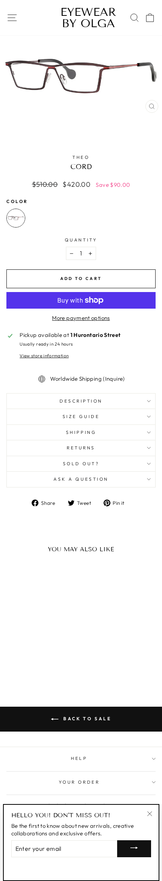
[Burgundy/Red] (15, 218)
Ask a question (80, 479)
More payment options (81, 317)
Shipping (81, 432)
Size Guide (81, 416)
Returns (81, 447)
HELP (79, 758)
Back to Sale (86, 718)
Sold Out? (81, 463)
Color (17, 201)
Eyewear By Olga (81, 17)
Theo (80, 157)
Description (81, 401)
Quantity (81, 240)
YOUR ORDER (79, 782)
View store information (44, 355)
